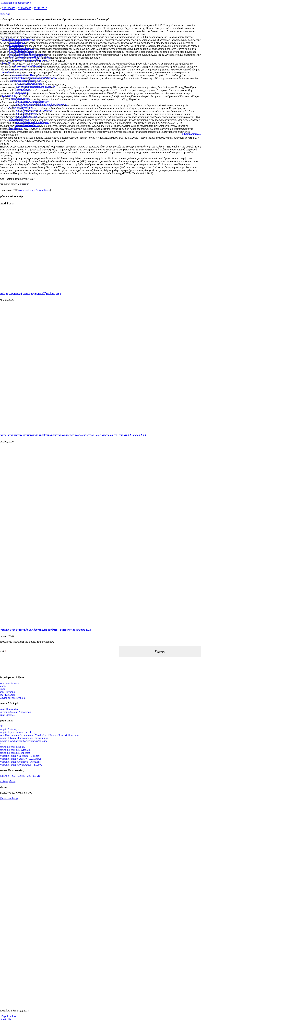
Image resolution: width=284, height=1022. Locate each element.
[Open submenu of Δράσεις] (12, 72)
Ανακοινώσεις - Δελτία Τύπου (34, 190)
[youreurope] (98, 964)
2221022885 (24, 8)
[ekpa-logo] (98, 984)
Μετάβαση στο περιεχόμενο (16, 2)
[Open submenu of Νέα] (8, 64)
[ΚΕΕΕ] (98, 821)
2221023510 (40, 8)
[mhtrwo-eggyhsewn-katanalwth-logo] (98, 903)
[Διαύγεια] (98, 923)
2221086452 (8, 8)
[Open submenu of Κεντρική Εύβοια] (28, 108)
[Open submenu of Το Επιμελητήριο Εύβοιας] (30, 40)
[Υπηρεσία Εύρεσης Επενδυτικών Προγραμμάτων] (98, 882)
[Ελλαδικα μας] (98, 841)
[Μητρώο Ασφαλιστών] (98, 1005)
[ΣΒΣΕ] (98, 943)
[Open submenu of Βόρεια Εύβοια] (25, 99)
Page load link (8, 1016)
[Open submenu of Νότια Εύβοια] (24, 120)
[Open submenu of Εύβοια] (11, 96)
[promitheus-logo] (98, 862)
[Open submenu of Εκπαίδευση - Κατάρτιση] (36, 81)
